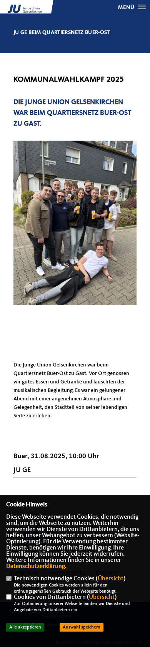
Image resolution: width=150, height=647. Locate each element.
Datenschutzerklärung (35, 566)
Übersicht (110, 579)
